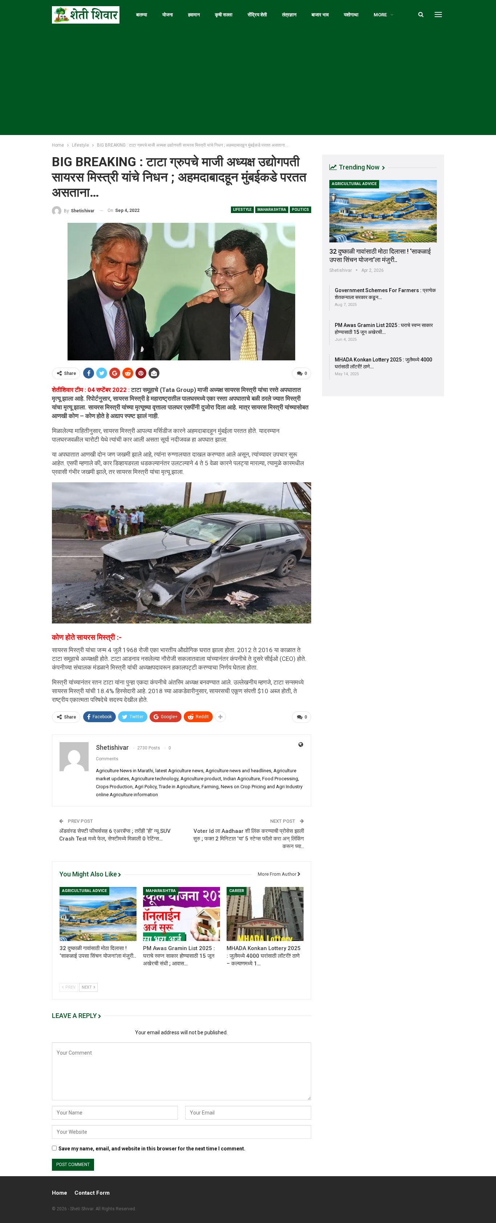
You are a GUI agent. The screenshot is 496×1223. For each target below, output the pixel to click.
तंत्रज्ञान (289, 14)
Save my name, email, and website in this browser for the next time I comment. (151, 1149)
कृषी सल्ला (223, 14)
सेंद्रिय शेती (257, 14)
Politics (300, 210)
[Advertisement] (248, 84)
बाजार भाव (320, 14)
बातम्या (141, 14)
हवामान (194, 14)
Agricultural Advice (84, 890)
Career (236, 890)
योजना (167, 14)
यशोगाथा (351, 14)
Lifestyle (242, 210)
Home (59, 1193)
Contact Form (92, 1193)
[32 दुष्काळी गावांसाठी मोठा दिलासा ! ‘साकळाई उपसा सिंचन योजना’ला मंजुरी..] (98, 914)
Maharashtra (271, 210)
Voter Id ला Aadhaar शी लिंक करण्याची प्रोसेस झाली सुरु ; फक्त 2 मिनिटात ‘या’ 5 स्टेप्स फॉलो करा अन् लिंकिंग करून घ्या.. (248, 839)
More (380, 14)
